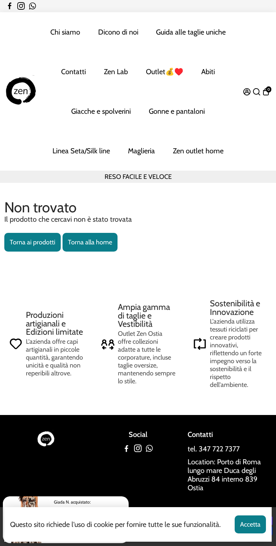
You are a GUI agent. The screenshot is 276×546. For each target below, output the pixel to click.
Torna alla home (90, 242)
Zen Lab (116, 71)
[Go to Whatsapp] (32, 6)
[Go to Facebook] (10, 6)
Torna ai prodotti (32, 242)
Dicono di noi (118, 32)
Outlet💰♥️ (164, 71)
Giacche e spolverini (101, 111)
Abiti (208, 71)
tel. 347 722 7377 (214, 449)
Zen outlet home (198, 150)
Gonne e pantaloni (177, 111)
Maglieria (141, 150)
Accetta (250, 524)
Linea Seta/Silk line (81, 150)
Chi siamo (65, 32)
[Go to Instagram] (21, 6)
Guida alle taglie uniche (191, 32)
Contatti (73, 71)
